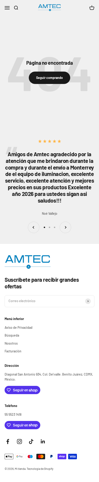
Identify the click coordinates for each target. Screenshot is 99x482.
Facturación (13, 351)
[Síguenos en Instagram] (19, 441)
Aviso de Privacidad (18, 327)
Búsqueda (12, 335)
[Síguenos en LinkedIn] (43, 441)
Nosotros (11, 343)
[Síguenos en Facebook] (8, 441)
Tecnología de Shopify (40, 468)
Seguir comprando (49, 78)
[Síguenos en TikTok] (31, 441)
